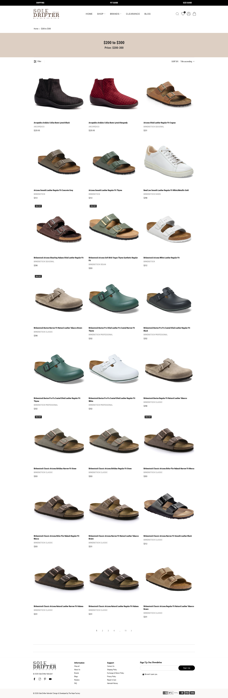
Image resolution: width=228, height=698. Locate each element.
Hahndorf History (112, 683)
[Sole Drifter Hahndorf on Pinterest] (45, 680)
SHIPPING (40, 3)
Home (89, 14)
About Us (77, 670)
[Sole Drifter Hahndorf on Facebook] (34, 680)
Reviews (77, 680)
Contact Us (110, 666)
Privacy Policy (111, 676)
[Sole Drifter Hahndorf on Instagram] (39, 680)
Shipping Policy (112, 670)
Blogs (76, 676)
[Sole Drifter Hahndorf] (46, 14)
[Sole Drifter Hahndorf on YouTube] (50, 680)
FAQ (75, 683)
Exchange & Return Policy (115, 673)
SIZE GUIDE (187, 3)
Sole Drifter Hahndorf (45, 693)
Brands (114, 14)
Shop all (76, 666)
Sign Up (186, 668)
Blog (147, 14)
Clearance (133, 14)
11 (126, 631)
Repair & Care (111, 680)
